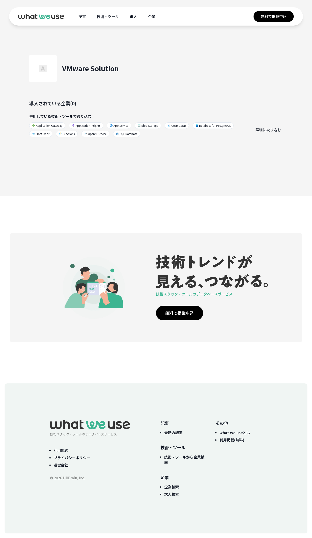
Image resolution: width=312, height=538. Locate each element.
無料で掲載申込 (273, 16)
